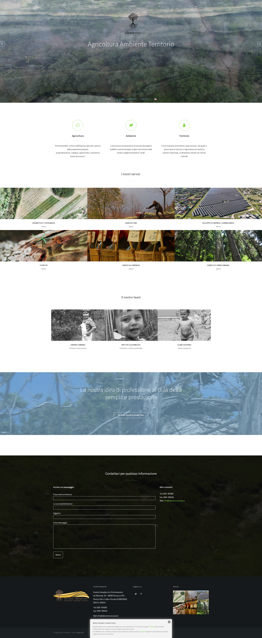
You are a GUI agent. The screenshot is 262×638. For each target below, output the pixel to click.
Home (108, 99)
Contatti (145, 99)
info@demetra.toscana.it (174, 500)
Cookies (152, 627)
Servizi (132, 99)
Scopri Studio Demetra (131, 415)
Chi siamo (120, 99)
